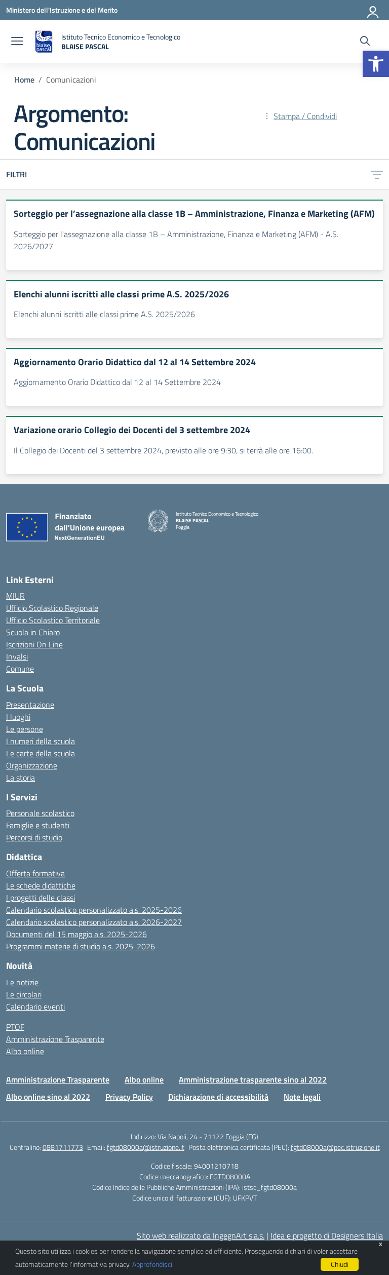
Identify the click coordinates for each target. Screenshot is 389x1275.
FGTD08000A (230, 1176)
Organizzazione (31, 765)
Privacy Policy (129, 1097)
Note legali (302, 1097)
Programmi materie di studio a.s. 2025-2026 (80, 946)
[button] (376, 64)
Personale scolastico (40, 813)
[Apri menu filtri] (377, 174)
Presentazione (30, 705)
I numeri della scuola (40, 741)
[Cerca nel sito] (365, 42)
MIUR (15, 596)
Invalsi (17, 656)
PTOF (15, 1027)
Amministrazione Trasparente (55, 1039)
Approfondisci (152, 1264)
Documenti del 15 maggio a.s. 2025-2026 (76, 934)
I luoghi (18, 717)
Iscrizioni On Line (34, 644)
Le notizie (22, 982)
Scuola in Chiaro (33, 632)
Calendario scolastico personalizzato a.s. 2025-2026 (94, 910)
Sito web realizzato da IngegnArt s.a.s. (200, 1235)
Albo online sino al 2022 (48, 1097)
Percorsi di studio (34, 837)
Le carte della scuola (40, 753)
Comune (20, 669)
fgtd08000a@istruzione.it (145, 1147)
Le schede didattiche (40, 885)
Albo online (25, 1051)
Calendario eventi (35, 1006)
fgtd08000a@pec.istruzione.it (335, 1147)
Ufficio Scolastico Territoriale (53, 620)
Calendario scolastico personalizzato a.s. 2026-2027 (94, 922)
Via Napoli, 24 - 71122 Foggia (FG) (208, 1136)
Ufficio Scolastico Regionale (52, 608)
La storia (20, 777)
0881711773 (63, 1147)
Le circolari (24, 994)
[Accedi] (373, 10)
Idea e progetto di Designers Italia (326, 1235)
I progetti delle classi (40, 898)
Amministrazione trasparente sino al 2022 (253, 1079)
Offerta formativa (35, 873)
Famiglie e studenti (37, 825)
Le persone (24, 729)
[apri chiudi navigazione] (17, 42)
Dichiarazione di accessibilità (218, 1097)
